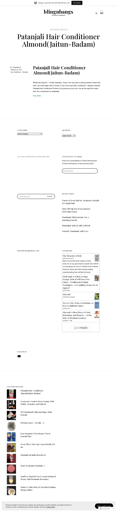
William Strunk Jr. (69, 258)
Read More (37, 96)
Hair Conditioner (16, 72)
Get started (77, 3)
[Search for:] (36, 197)
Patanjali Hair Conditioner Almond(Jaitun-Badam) (59, 70)
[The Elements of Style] (97, 261)
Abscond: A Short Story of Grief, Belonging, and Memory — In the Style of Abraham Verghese (77, 315)
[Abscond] (97, 299)
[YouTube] (19, 356)
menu (101, 11)
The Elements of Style (72, 256)
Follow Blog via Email (72, 157)
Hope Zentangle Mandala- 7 (33, 466)
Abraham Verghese (69, 297)
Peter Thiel (67, 308)
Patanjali (25, 72)
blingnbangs (58, 11)
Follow (95, 170)
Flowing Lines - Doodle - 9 (32, 423)
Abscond (66, 294)
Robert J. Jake (68, 320)
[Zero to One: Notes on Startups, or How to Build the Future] (97, 308)
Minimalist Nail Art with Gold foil (76, 225)
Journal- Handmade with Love (75, 231)
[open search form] (96, 13)
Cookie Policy (50, 507)
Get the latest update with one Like (33, 157)
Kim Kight (67, 290)
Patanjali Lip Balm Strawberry (33, 455)
